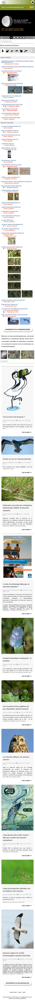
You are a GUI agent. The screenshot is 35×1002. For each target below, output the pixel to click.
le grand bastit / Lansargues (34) (9, 211)
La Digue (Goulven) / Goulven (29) (9, 190)
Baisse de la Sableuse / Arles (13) (10, 130)
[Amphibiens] (21, 51)
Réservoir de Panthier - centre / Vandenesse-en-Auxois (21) (16, 181)
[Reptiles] (16, 51)
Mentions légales (13, 992)
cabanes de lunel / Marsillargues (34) (10, 202)
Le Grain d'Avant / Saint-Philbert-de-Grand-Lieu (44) (14, 308)
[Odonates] (26, 51)
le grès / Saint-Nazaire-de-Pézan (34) (10, 215)
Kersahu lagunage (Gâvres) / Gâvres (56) (11, 104)
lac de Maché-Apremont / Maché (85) (10, 117)
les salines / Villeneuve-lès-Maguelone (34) (12, 224)
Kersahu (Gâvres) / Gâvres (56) (9, 109)
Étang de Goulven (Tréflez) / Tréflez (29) (11, 186)
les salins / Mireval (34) (7, 220)
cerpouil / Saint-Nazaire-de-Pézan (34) (11, 207)
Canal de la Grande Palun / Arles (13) (10, 135)
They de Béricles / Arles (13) (8, 160)
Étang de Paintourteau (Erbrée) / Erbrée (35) (12, 233)
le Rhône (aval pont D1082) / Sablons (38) (11, 247)
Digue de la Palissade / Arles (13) (9, 139)
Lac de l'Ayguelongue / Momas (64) (10, 113)
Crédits (23, 992)
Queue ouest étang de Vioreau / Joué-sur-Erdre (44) (14, 314)
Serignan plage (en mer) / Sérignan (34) (11, 96)
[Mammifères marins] (12, 51)
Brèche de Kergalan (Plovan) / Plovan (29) (12, 83)
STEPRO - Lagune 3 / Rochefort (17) (10, 177)
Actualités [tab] (4, 361)
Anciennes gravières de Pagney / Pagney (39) (13, 300)
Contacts (19, 992)
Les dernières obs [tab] (6, 42)
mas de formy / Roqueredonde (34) (10, 228)
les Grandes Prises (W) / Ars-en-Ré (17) (11, 71)
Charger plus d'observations (17, 329)
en (32, 7)
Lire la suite (26, 432)
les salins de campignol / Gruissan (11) (11, 126)
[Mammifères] (7, 51)
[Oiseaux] (3, 51)
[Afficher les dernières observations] (9, 45)
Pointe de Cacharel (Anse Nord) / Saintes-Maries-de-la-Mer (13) (17, 66)
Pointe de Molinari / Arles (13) (8, 148)
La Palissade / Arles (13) (7, 143)
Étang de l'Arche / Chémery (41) (9, 100)
